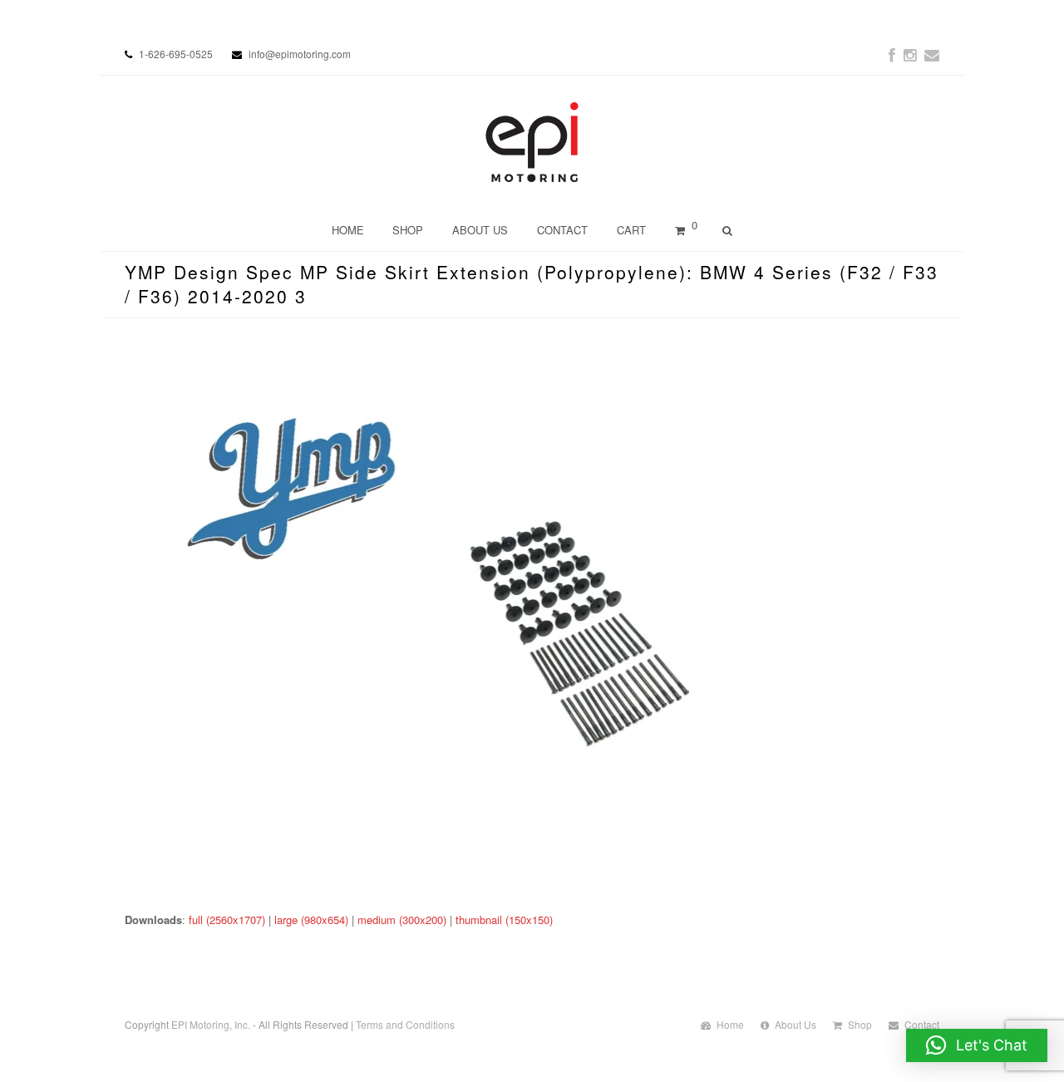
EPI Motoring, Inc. (210, 1024)
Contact (921, 1024)
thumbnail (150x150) (504, 919)
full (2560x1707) (227, 919)
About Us (795, 1024)
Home (730, 1024)
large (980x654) (311, 919)
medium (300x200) (401, 919)
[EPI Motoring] (532, 142)
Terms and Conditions (405, 1024)
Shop (860, 1024)
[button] (976, 1045)
